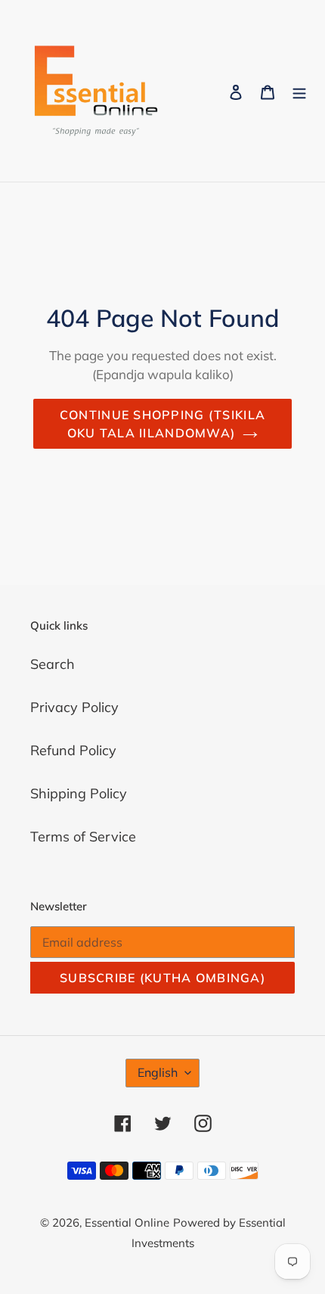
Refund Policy (73, 750)
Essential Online (127, 1222)
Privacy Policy (74, 707)
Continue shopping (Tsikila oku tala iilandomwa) (162, 423)
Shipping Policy (78, 793)
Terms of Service (83, 836)
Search (52, 664)
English (158, 1072)
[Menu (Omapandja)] (299, 91)
